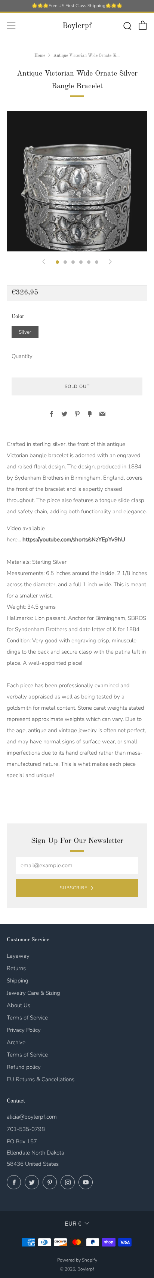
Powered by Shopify (77, 1260)
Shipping (17, 980)
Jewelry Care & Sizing (33, 993)
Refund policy (24, 1067)
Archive (16, 1042)
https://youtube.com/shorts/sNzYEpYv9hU (73, 539)
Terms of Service (27, 1017)
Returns (16, 968)
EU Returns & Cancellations (40, 1079)
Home (39, 55)
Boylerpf (77, 26)
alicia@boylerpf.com (32, 1116)
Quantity (22, 356)
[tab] (57, 262)
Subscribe (73, 888)
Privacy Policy (24, 1030)
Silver (25, 332)
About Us (18, 1005)
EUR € (73, 1223)
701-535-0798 (26, 1129)
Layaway (18, 956)
